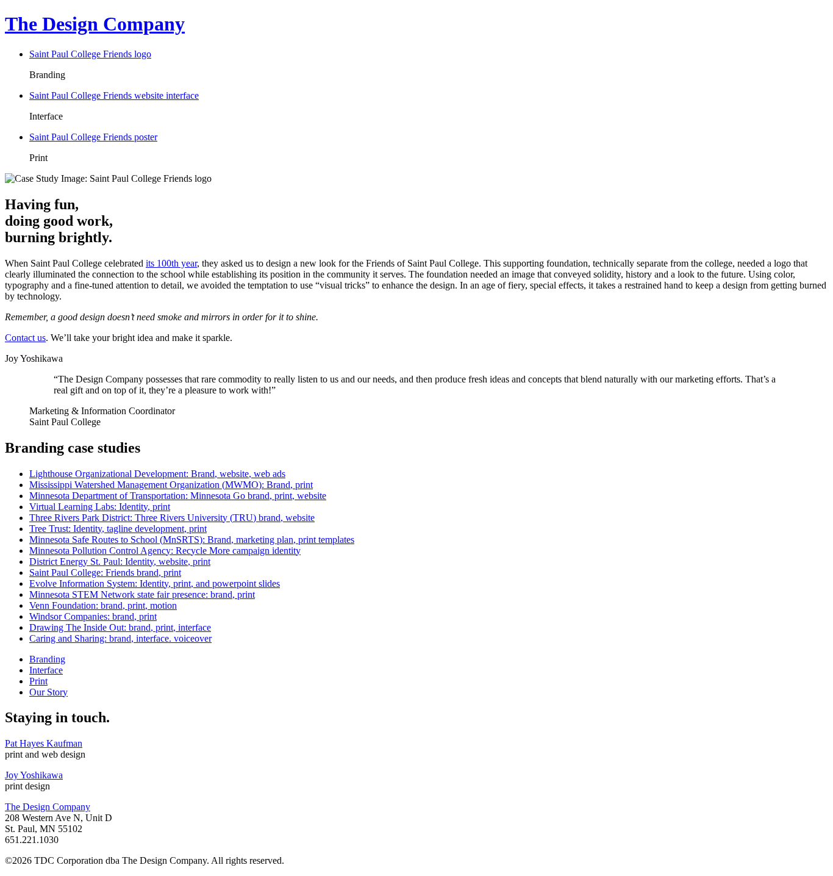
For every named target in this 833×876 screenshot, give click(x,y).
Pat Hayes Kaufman (43, 743)
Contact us (25, 337)
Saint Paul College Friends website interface (114, 95)
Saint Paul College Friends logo (90, 54)
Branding (47, 659)
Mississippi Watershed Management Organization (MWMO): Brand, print (171, 484)
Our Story (48, 692)
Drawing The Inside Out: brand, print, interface (120, 627)
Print (38, 681)
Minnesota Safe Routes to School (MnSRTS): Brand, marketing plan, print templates (191, 539)
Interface (46, 670)
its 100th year (171, 263)
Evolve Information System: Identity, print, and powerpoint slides (154, 583)
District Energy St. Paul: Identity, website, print (119, 561)
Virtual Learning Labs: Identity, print (99, 506)
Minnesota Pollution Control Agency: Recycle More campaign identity (165, 550)
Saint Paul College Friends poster (93, 137)
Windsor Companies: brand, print (93, 616)
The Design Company (47, 807)
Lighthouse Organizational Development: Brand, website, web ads (157, 474)
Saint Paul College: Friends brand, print (105, 572)
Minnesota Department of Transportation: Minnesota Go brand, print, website (177, 495)
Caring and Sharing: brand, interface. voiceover (120, 638)
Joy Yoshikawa (34, 775)
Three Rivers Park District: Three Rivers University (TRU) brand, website (172, 517)
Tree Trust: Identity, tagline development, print (118, 528)
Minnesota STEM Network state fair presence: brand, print (142, 594)
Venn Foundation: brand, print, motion (103, 605)
